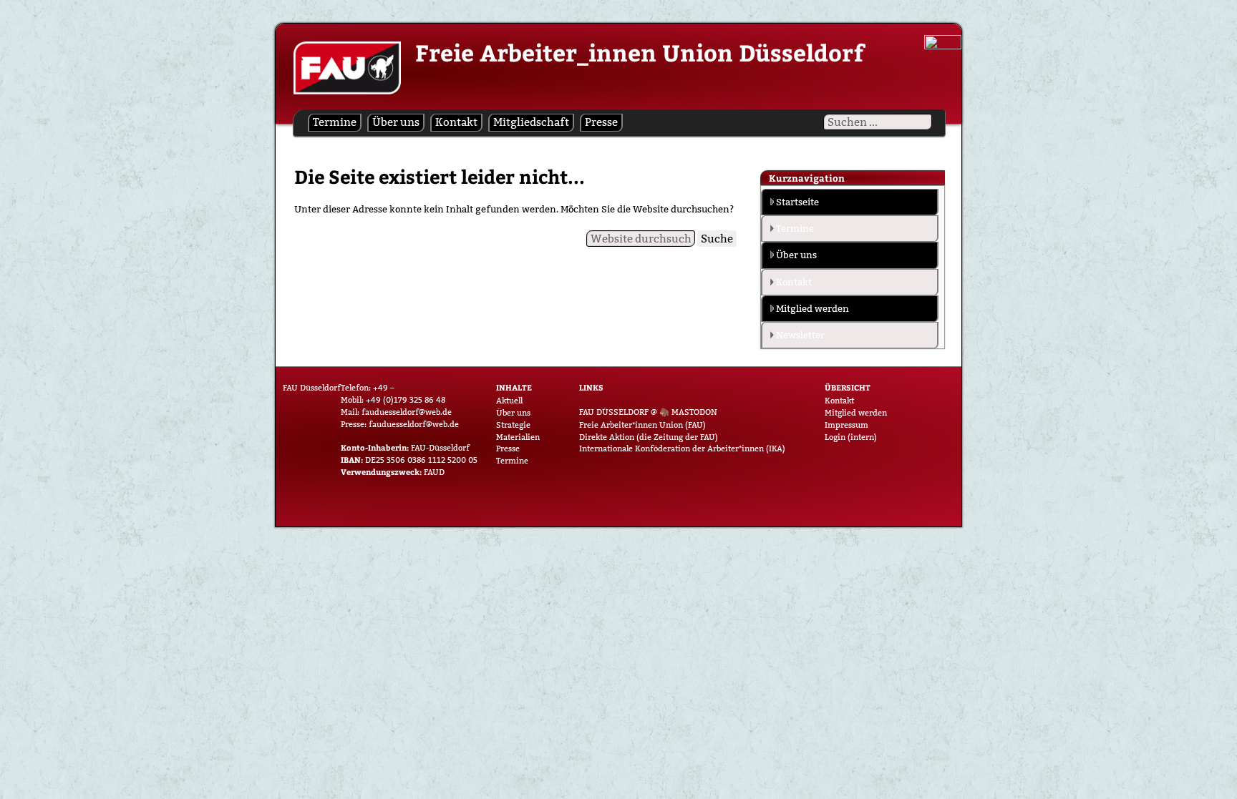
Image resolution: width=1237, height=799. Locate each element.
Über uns (395, 122)
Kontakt (456, 122)
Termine (334, 122)
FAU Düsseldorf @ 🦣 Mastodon (648, 412)
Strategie (513, 425)
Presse (601, 122)
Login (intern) (851, 437)
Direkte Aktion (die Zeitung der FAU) (648, 437)
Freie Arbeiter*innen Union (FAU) (642, 425)
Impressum (846, 425)
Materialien (518, 437)
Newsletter (800, 334)
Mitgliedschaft (531, 122)
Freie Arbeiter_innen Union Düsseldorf (639, 52)
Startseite (797, 201)
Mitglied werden (812, 308)
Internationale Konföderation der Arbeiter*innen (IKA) (682, 448)
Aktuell (509, 401)
